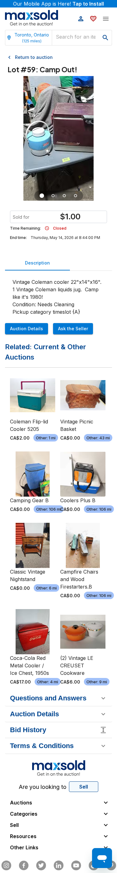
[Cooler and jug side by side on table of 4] (42, 195)
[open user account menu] (81, 18)
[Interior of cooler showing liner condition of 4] (64, 195)
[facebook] (23, 865)
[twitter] (41, 865)
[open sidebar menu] (106, 18)
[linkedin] (58, 865)
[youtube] (76, 865)
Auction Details (26, 328)
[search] (105, 37)
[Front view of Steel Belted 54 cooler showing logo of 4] (53, 195)
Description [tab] (37, 262)
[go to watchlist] (93, 18)
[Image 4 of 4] (75, 195)
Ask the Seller (73, 328)
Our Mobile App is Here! (58, 4)
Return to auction (34, 57)
